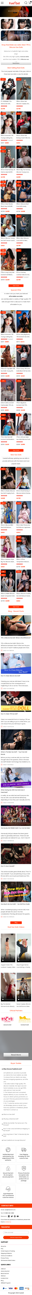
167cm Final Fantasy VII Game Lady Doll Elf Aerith (8, 172)
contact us (8, 1222)
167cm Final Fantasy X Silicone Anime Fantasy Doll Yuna (23, 493)
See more (16, 286)
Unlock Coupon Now (16, 1237)
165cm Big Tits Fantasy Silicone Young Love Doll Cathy (23, 172)
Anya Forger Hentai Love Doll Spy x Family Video (23, 966)
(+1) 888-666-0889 (8, 1213)
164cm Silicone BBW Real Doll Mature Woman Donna (7, 527)
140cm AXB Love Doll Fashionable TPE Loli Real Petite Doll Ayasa (7, 405)
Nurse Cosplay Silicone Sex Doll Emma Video (23, 1005)
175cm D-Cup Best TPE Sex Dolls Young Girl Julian (8, 371)
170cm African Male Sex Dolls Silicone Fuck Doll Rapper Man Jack (23, 439)
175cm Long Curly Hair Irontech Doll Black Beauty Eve (7, 274)
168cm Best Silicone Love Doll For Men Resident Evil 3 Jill (22, 240)
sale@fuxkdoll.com (10, 1210)
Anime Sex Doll (5, 1271)
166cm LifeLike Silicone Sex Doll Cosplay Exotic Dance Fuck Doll (8, 493)
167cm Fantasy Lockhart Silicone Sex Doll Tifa (22, 274)
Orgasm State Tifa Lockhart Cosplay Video (8, 966)
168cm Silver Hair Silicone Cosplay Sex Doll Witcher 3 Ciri (22, 103)
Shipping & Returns (6, 1253)
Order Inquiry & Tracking (8, 1251)
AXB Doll (3, 1269)
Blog (16, 923)
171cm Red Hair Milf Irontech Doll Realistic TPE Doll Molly (7, 439)
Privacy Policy (5, 1258)
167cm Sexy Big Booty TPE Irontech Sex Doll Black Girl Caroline (23, 336)
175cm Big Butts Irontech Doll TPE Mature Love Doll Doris (23, 405)
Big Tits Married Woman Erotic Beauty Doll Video (7, 1005)
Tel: (2, 1213)
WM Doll (3, 1276)
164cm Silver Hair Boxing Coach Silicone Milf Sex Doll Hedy (23, 138)
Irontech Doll (4, 1278)
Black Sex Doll (5, 1273)
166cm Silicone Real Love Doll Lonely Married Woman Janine (23, 206)
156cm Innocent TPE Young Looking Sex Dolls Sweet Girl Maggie (8, 138)
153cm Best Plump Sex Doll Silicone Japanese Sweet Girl (23, 527)
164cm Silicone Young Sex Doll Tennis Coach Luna (8, 240)
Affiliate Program (6, 1283)
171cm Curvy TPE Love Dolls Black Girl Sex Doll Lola (23, 371)
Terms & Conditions (6, 1256)
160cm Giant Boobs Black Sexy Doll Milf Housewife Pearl (7, 206)
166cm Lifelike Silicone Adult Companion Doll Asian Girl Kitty (7, 596)
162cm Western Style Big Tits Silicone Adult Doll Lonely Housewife (7, 561)
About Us (3, 1246)
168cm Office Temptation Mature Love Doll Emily (22, 561)
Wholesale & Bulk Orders (8, 1260)
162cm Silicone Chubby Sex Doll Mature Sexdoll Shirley (23, 596)
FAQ (2, 1249)
